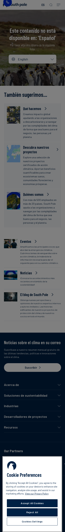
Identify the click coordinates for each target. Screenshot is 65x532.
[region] (32, 494)
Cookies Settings (32, 521)
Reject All (32, 512)
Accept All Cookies (32, 503)
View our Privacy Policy (37, 493)
